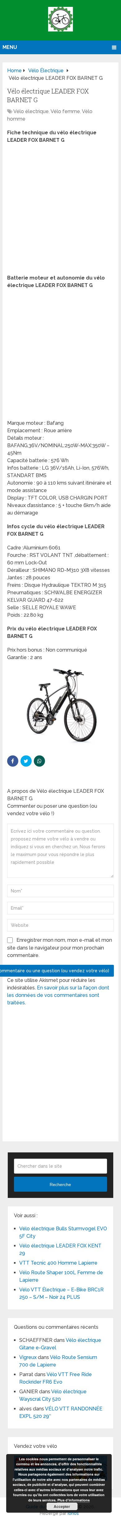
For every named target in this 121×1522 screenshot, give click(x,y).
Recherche (60, 1184)
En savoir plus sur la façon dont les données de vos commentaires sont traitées (58, 995)
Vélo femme (65, 111)
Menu (9, 47)
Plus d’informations (73, 1500)
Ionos (73, 1513)
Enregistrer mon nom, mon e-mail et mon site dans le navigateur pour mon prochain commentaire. (59, 947)
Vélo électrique (31, 111)
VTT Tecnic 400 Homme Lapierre (58, 1263)
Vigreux (28, 1357)
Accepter (62, 1506)
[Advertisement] (60, 211)
